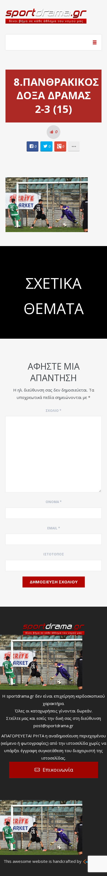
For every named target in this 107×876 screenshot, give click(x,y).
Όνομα (54, 502)
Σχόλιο (53, 410)
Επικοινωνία (58, 769)
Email (53, 528)
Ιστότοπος (53, 554)
